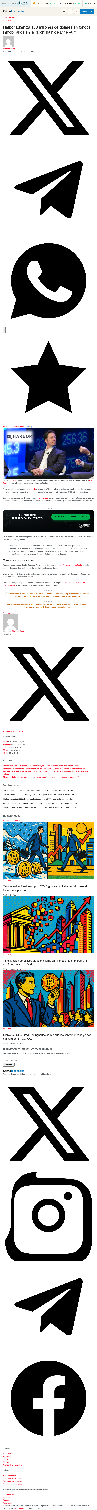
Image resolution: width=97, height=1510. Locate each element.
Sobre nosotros (9, 1494)
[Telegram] (48, 1351)
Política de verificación (12, 1478)
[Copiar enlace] (4, 330)
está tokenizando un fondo (71, 565)
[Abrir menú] (64, 11)
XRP (5, 753)
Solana (6, 747)
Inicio (5, 17)
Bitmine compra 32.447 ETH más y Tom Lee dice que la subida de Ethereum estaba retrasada (41, 794)
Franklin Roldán (21, 1508)
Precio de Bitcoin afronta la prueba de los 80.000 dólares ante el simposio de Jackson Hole (39, 807)
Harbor (14, 480)
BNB (5, 750)
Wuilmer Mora (9, 48)
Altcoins (6, 1462)
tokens (12, 613)
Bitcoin (5, 741)
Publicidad (7, 1497)
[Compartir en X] (48, 142)
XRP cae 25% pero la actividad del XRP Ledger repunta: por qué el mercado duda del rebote (40, 803)
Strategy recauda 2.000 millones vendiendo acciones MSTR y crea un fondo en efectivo (38, 799)
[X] (48, 728)
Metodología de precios (12, 1484)
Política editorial (9, 1475)
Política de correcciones (12, 1481)
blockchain (43, 498)
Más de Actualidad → (11, 820)
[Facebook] (48, 1443)
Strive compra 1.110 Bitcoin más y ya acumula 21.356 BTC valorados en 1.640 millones (38, 790)
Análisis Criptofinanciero (12, 1465)
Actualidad (13, 17)
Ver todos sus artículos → (13, 731)
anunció (32, 489)
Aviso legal (7, 1503)
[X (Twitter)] (48, 1168)
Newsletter (87, 11)
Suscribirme (9, 1064)
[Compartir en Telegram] (48, 234)
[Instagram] (48, 1260)
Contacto (6, 1500)
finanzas (6, 613)
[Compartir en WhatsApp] (48, 325)
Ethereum (7, 744)
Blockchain (7, 1456)
